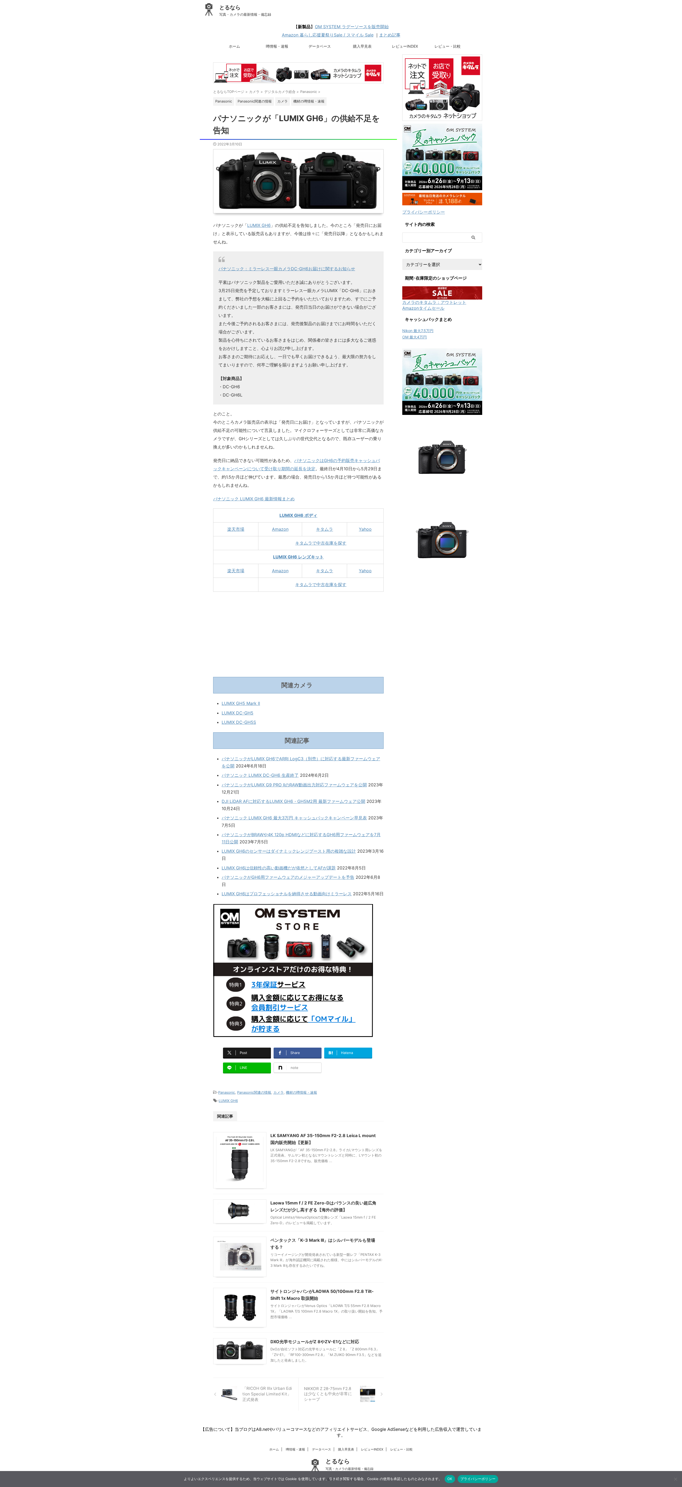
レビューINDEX (405, 46)
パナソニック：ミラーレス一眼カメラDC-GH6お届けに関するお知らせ (286, 268)
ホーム (234, 46)
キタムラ (324, 529)
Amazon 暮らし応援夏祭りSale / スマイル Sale (328, 35)
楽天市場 (235, 529)
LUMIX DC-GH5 (237, 713)
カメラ (278, 1092)
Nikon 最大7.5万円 (417, 330)
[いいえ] (675, 1479)
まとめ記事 (389, 35)
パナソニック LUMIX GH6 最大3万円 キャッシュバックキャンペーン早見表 (294, 817)
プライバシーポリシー (423, 212)
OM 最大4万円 (414, 337)
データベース (319, 46)
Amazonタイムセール (423, 308)
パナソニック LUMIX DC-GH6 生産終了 (260, 775)
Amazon (280, 529)
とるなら (230, 7)
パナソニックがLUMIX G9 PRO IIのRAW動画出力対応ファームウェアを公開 (294, 784)
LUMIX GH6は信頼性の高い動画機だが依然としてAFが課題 (279, 868)
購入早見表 (362, 46)
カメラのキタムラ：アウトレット (434, 302)
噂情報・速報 (277, 46)
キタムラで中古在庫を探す (320, 543)
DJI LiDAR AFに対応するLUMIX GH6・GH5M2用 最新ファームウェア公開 (293, 801)
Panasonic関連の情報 (254, 1092)
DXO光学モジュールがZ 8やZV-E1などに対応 (314, 1341)
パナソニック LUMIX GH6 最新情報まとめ (254, 498)
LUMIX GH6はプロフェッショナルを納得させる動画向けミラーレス (287, 893)
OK (449, 1479)
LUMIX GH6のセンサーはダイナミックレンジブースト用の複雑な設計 (289, 851)
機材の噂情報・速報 (301, 1092)
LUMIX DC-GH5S (239, 722)
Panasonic (226, 1092)
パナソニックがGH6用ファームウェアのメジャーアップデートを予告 (288, 877)
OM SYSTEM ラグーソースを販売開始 (352, 26)
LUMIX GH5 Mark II (241, 703)
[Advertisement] (298, 634)
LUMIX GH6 (259, 225)
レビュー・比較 (448, 46)
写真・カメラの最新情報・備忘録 (350, 1469)
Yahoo (365, 529)
